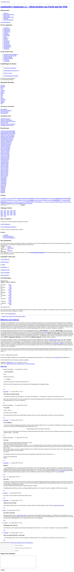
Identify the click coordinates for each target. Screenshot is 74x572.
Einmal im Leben (4, 171)
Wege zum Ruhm (5, 167)
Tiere (13, 203)
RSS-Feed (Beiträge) (8, 236)
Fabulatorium (6, 35)
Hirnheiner (3, 187)
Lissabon (3, 90)
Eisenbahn (36, 198)
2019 (14, 213)
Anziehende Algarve (5, 118)
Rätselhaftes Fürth (5, 159)
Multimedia (15, 202)
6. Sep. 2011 (9, 293)
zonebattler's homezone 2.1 (34, 6)
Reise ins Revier (4, 122)
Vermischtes (6, 48)
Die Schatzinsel (4, 113)
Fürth (69, 198)
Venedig (2, 102)
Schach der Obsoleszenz (6, 141)
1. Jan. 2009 (9, 288)
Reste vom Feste (4, 170)
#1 (4, 389)
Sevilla (2, 98)
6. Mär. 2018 (9, 301)
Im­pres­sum (5, 13)
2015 (2, 213)
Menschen (4, 202)
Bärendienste (4, 180)
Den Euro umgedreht (5, 148)
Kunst (40, 200)
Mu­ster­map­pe (6, 15)
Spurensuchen (6, 47)
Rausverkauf (6, 42)
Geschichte (3, 200)
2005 (2, 210)
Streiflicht (3, 189)
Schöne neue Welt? (5, 152)
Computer (18, 198)
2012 (8, 212)
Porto (2, 95)
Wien (2, 103)
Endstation (3, 188)
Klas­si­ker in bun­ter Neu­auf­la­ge (10, 54)
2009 (14, 210)
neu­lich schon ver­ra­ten (59, 505)
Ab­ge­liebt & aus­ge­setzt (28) (9, 55)
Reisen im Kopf (4, 175)
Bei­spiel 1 (57, 343)
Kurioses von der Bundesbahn (7, 136)
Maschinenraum (66, 200)
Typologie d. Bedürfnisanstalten (8, 131)
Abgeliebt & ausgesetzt (6, 144)
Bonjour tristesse (4, 166)
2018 (11, 213)
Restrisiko (3, 191)
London (2, 91)
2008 (11, 210)
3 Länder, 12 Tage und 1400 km (8, 124)
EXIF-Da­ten (58, 357)
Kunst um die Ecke (5, 158)
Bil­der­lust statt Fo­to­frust (10, 320)
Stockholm (3, 99)
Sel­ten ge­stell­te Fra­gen (8, 17)
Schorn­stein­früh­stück (8, 58)
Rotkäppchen (4, 179)
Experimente (43, 198)
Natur (35, 202)
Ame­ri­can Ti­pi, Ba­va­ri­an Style (8, 316)
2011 (5, 212)
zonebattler (5, 391)
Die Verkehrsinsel (5, 111)
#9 (4, 507)
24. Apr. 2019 (9, 303)
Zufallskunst (3, 183)
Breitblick (3, 192)
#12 (4, 540)
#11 (4, 530)
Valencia (2, 101)
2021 (5, 214)
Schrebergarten (6, 44)
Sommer (57, 202)
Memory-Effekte (4, 172)
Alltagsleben (6, 27)
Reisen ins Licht (4, 174)
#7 (4, 490)
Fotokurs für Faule (5, 157)
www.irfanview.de (62, 470)
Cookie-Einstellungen (5, 22)
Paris (2, 94)
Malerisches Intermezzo (6, 142)
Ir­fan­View (46, 331)
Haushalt (20, 200)
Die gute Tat (3, 184)
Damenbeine (3, 182)
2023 (11, 214)
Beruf (15, 198)
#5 (4, 460)
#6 (4, 474)
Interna (5, 37)
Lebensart (44, 200)
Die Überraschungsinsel (6, 110)
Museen (20, 202)
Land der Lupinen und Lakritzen (8, 121)
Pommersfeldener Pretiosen (7, 138)
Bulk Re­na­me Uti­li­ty (21, 515)
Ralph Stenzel (12, 313)
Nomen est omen (4, 169)
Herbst (24, 200)
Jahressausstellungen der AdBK (8, 132)
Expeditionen (6, 34)
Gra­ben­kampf (6, 61)
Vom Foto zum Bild (5, 155)
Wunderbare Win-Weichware (7, 137)
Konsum (36, 200)
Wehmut (21, 203)
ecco (4, 476)
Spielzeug (69, 202)
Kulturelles (5, 38)
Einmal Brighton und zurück (7, 125)
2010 (2, 212)
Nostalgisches (6, 41)
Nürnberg (39, 202)
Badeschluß (3, 186)
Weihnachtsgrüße (4, 163)
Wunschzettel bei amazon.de (38, 252)
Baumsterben (4, 178)
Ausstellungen (10, 198)
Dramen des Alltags (5, 153)
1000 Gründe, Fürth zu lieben (7, 134)
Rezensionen (6, 43)
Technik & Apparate (6, 203)
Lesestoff (49, 200)
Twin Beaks (6, 59)
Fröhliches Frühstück (5, 146)
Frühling (65, 198)
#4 (4, 435)
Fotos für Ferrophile (5, 149)
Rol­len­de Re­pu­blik (7, 57)
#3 (4, 417)
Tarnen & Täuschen (5, 150)
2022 (8, 214)
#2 (4, 402)
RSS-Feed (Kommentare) (9, 237)
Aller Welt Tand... (5, 161)
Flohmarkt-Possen (5, 162)
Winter (25, 203)
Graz (2, 89)
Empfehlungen (6, 31)
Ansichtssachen (7, 29)
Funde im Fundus (5, 165)
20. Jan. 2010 (9, 290)
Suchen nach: (4, 205)
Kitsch (27, 200)
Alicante (2, 85)
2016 (5, 213)
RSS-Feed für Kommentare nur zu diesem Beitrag (21, 542)
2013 (11, 212)
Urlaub (16, 203)
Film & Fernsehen (51, 198)
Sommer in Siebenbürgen (6, 120)
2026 (5, 216)
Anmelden (5, 235)
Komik (31, 200)
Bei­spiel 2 (62, 343)
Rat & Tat (48, 202)
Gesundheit (15, 200)
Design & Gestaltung (27, 198)
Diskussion (4, 366)
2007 (8, 210)
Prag (2, 97)
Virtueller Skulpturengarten (7, 140)
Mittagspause (10, 202)
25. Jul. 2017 (9, 298)
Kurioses (5, 39)
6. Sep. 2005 (9, 285)
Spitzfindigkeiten (7, 46)
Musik (23, 202)
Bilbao (2, 87)
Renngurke (52, 202)
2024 (14, 214)
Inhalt (4, 1)
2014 (14, 212)
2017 (8, 213)
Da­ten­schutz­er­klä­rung (8, 19)
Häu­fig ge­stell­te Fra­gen (8, 14)
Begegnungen (6, 30)
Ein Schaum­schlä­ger (20, 316)
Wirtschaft (29, 203)
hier (17, 360)
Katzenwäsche (4, 176)
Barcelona (3, 86)
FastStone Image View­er (54, 339)
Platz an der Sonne (5, 154)
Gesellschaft (10, 200)
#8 (4, 498)
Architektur (4, 198)
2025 (2, 216)
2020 (2, 214)
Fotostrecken (59, 198)
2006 (5, 210)
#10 (4, 520)
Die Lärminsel (4, 109)
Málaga (2, 93)
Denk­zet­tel (5, 18)
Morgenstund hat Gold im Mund (8, 133)
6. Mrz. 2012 (9, 296)
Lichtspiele (56, 200)
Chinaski (5, 493)
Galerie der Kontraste (5, 145)
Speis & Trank (62, 202)
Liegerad (61, 200)
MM (4, 510)
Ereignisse (5, 33)
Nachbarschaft (29, 202)
